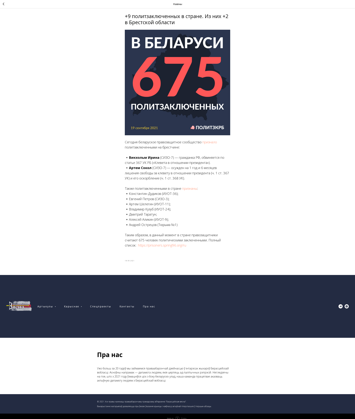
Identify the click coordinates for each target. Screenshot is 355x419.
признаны (189, 188)
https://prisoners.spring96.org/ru (162, 245)
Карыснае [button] (72, 306)
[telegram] (340, 306)
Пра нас (149, 306)
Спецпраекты (100, 306)
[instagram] (347, 306)
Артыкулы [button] (45, 306)
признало (209, 142)
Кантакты (127, 306)
